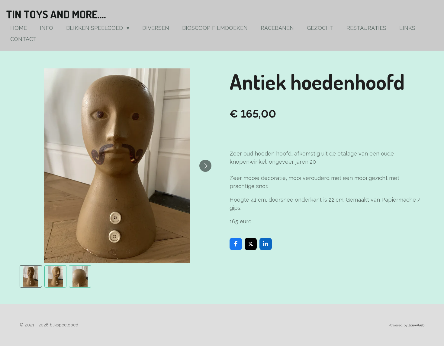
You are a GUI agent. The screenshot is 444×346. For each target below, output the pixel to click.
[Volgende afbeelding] (205, 166)
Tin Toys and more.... (56, 14)
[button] (31, 276)
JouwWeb (416, 325)
